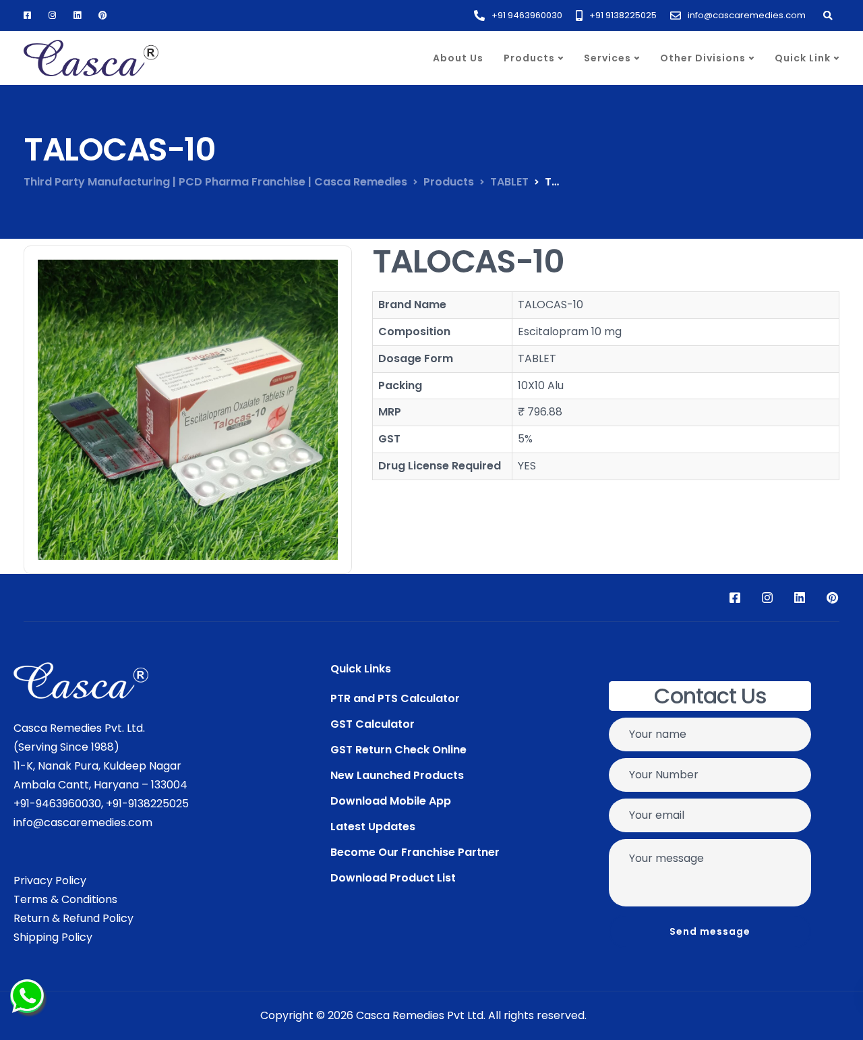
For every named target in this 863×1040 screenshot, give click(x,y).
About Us (458, 58)
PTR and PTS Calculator (395, 698)
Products (529, 58)
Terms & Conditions (65, 899)
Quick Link (803, 58)
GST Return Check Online (398, 749)
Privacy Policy (49, 880)
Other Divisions (703, 58)
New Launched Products (397, 775)
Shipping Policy (52, 937)
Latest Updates (372, 826)
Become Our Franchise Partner (415, 852)
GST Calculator (372, 724)
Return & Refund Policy (73, 918)
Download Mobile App (390, 801)
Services (607, 58)
